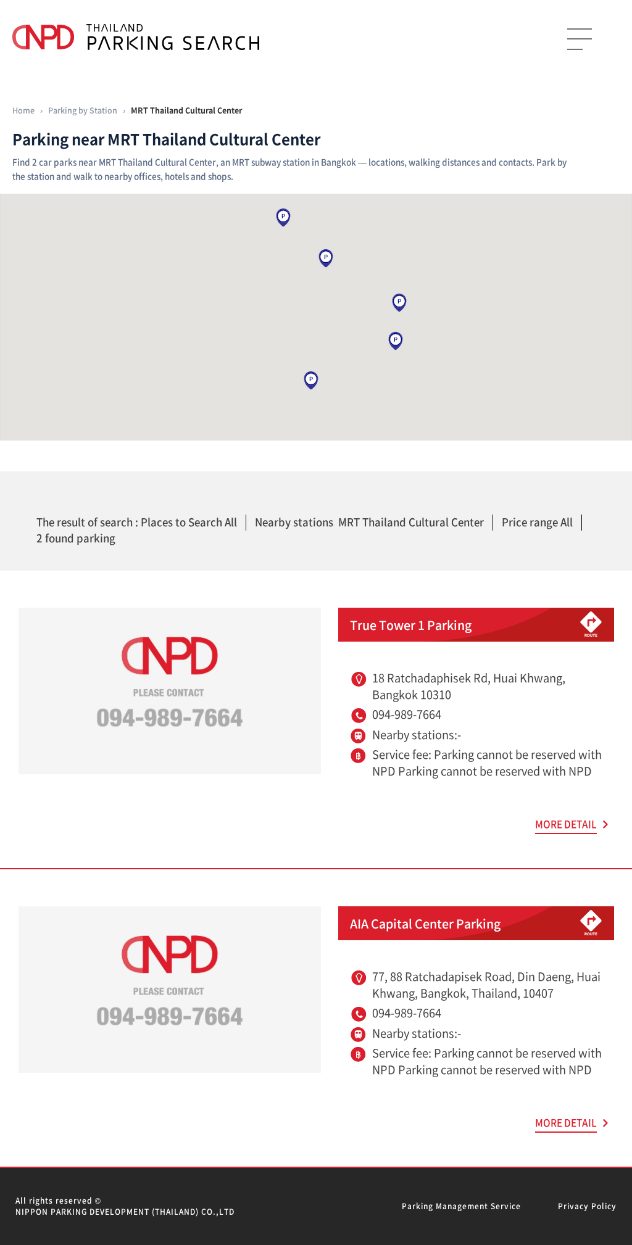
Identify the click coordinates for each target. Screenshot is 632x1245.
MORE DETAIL (566, 824)
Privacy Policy (587, 1206)
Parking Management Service (461, 1206)
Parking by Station (82, 110)
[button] (311, 380)
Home (23, 110)
